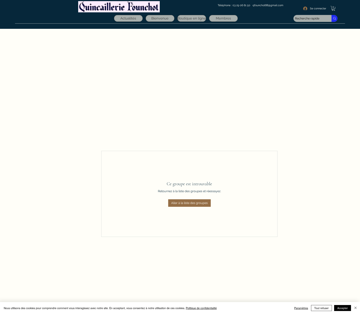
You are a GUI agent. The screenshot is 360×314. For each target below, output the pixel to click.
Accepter (342, 308)
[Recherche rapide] (335, 18)
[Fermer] (355, 308)
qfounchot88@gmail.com (268, 5)
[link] (333, 8)
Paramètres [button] (301, 308)
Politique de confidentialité (201, 308)
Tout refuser (321, 308)
